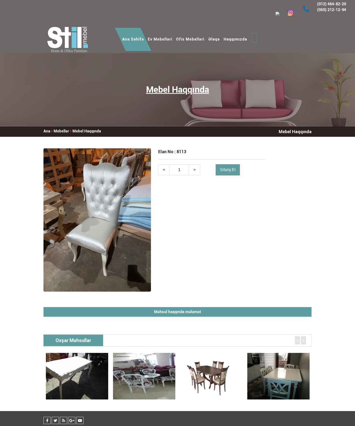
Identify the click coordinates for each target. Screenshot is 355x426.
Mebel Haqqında (86, 131)
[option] (77, 376)
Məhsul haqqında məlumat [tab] (177, 311)
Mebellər (62, 131)
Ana (46, 131)
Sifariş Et (227, 170)
